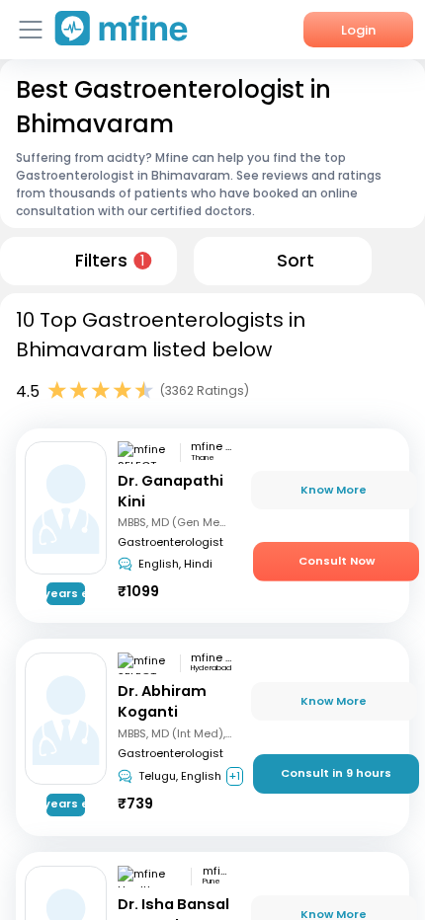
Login (358, 30)
